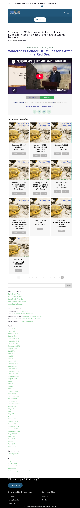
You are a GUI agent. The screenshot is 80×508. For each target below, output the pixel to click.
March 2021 (12, 419)
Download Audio (61, 102)
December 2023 (13, 338)
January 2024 (12, 336)
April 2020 (11, 444)
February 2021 (13, 421)
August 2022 (12, 379)
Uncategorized (13, 454)
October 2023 (13, 343)
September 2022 (14, 376)
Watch (33, 97)
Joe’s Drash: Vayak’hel (16, 299)
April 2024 (11, 328)
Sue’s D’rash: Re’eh (26, 321)
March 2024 (12, 331)
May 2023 (11, 356)
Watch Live (40, 20)
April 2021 (11, 416)
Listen (48, 97)
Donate (44, 500)
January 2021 (12, 424)
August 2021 (12, 406)
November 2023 (13, 341)
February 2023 (13, 364)
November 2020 (13, 426)
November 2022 (13, 371)
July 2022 (11, 381)
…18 (58, 277)
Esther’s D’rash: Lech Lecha (31, 319)
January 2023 (12, 366)
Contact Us (11, 503)
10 (50, 277)
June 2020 (11, 439)
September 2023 (14, 346)
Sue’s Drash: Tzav (14, 294)
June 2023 (11, 353)
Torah (26, 102)
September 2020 (14, 431)
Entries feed (12, 463)
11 (54, 277)
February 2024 (13, 333)
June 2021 (11, 411)
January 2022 (12, 394)
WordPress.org (13, 468)
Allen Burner (13, 40)
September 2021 (14, 404)
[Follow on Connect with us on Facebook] (38, 6)
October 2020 (13, 429)
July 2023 (11, 351)
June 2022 (11, 384)
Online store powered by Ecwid (19, 471)
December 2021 (13, 396)
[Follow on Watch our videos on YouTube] (42, 6)
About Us (45, 496)
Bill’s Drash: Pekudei (15, 296)
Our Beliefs (11, 496)
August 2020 (12, 434)
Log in (10, 461)
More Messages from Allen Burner (41, 102)
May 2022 (11, 386)
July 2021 (11, 409)
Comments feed (13, 466)
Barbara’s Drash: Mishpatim (23, 314)
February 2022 (13, 391)
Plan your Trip (15, 485)
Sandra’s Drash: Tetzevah (17, 301)
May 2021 (11, 414)
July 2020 (11, 436)
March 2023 (12, 361)
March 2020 (12, 446)
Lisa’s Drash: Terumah (15, 304)
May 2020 (11, 441)
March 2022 (12, 389)
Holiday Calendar (13, 500)
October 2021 (13, 401)
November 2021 (13, 399)
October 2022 (13, 374)
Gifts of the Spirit (22, 311)
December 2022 (13, 369)
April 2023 (11, 359)
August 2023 (12, 348)
